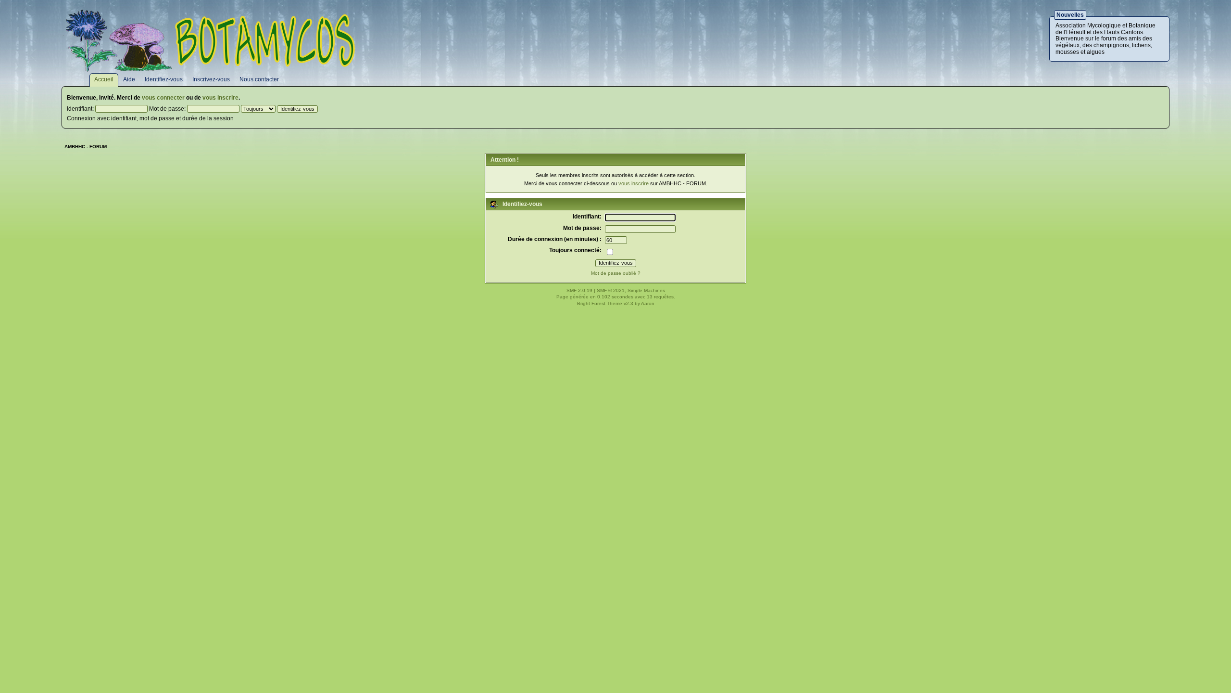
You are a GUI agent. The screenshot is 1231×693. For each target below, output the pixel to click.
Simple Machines (646, 290)
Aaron (647, 303)
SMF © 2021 (611, 290)
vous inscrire (220, 97)
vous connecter (163, 97)
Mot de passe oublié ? (616, 273)
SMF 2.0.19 (579, 290)
